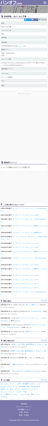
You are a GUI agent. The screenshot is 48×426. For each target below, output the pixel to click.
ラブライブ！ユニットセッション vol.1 (26, 243)
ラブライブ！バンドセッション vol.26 (25, 247)
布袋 (32, 394)
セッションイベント (7, 392)
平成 (24, 392)
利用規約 (24, 404)
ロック (15, 386)
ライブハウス (32, 389)
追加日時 (4, 42)
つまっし (20, 46)
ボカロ (32, 384)
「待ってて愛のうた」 (32, 305)
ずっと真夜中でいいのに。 (10, 394)
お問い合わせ (24, 412)
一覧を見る (43, 301)
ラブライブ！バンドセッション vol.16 (25, 284)
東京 (11, 389)
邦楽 (28, 386)
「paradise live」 (36, 311)
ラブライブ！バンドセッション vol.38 (25, 215)
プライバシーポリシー (24, 407)
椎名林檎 (22, 386)
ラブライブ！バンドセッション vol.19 (25, 280)
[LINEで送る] (43, 20)
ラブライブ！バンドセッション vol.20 (25, 275)
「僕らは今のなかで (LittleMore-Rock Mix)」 (26, 371)
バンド (38, 384)
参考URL (4, 38)
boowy (3, 386)
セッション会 (24, 394)
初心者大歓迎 (35, 386)
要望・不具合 (24, 415)
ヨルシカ (17, 389)
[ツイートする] (28, 20)
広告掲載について (24, 409)
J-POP (19, 384)
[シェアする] (35, 20)
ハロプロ (19, 392)
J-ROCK (24, 389)
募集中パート (5, 49)
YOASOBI (4, 397)
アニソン (13, 384)
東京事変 (26, 384)
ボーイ (9, 386)
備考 (2, 85)
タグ (2, 81)
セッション (4, 384)
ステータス (4, 73)
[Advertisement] (24, 110)
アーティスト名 (6, 30)
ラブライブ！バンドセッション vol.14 (25, 288)
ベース (37, 394)
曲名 (2, 23)
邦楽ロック (4, 389)
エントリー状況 (6, 59)
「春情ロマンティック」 (32, 331)
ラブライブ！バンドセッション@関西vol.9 (27, 232)
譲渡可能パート (6, 69)
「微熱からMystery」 (18, 364)
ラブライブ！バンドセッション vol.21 (25, 265)
